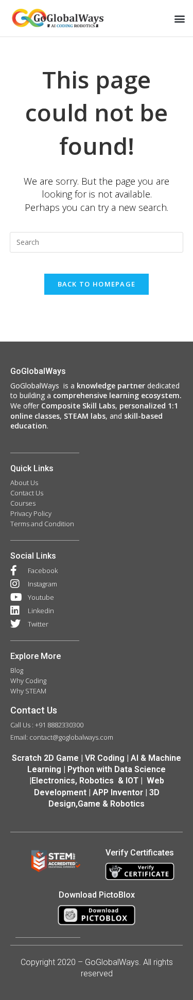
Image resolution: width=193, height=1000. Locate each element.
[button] (179, 18)
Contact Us (33, 710)
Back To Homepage (97, 284)
